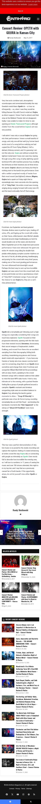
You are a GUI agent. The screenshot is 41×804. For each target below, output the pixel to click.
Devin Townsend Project (21, 124)
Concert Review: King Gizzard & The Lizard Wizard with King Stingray (28, 571)
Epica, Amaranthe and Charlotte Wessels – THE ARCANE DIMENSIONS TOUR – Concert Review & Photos (27, 642)
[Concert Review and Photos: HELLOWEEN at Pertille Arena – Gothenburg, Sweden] (11, 561)
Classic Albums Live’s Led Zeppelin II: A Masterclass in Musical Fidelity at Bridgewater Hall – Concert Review (27, 629)
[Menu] (38, 19)
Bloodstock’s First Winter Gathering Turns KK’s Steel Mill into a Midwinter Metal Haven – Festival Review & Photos (27, 670)
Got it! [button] (20, 11)
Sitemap (29, 788)
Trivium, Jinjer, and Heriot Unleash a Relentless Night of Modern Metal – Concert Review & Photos (27, 656)
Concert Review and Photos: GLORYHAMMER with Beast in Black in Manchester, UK (29, 598)
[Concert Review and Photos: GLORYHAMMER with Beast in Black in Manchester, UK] (30, 587)
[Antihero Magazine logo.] (18, 19)
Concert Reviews (20, 525)
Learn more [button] (32, 4)
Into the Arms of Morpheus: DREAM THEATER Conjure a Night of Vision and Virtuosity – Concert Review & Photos (27, 750)
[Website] (20, 514)
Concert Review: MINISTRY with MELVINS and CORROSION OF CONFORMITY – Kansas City (10, 599)
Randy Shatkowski (15, 38)
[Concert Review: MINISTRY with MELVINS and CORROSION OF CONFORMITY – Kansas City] (11, 587)
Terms (23, 788)
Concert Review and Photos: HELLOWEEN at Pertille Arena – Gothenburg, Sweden (9, 572)
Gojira (27, 127)
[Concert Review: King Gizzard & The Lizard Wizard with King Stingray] (30, 561)
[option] (20, 532)
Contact (11, 788)
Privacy (17, 788)
